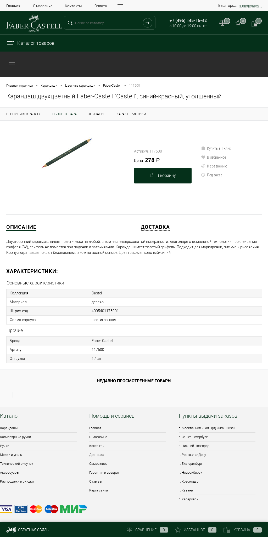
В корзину (166, 175)
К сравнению (217, 166)
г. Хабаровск (188, 499)
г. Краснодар (188, 481)
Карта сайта (98, 490)
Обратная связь (33, 530)
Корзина (246, 530)
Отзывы (95, 481)
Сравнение (150, 530)
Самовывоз (98, 464)
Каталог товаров (35, 43)
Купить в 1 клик (219, 148)
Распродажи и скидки (17, 481)
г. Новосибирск (190, 472)
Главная (13, 6)
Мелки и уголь (11, 455)
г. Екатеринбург (190, 464)
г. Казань (186, 490)
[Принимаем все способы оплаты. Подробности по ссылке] (134, 510)
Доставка (96, 455)
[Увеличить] (67, 153)
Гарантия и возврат (104, 472)
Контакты (73, 6)
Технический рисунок (16, 464)
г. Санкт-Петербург (193, 437)
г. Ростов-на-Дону (192, 455)
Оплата (100, 6)
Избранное (198, 530)
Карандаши (9, 428)
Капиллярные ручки (15, 437)
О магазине (42, 6)
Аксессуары (9, 472)
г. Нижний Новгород (194, 446)
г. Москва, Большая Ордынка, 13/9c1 (207, 428)
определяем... (250, 6)
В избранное (216, 157)
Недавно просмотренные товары (134, 381)
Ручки (4, 446)
